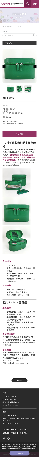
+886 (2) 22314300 (10, 396)
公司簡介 (6, 429)
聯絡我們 (23, 433)
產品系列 (9, 26)
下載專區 (14, 433)
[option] (19, 15)
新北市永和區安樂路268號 (10, 402)
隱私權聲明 (30, 449)
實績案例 (6, 433)
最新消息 (14, 429)
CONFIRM (19, 453)
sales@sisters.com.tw (10, 405)
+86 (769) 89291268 (10, 415)
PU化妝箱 (18, 26)
